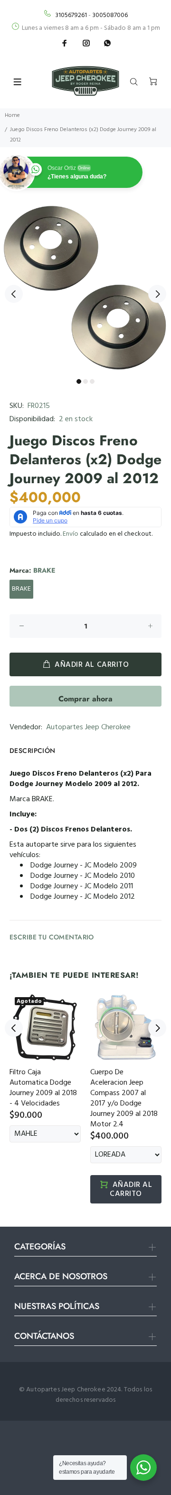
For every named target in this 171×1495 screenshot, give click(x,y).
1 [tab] (78, 381)
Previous (14, 294)
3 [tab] (92, 381)
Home (12, 115)
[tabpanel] (85, 288)
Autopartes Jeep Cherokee (88, 727)
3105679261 (71, 15)
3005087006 (110, 15)
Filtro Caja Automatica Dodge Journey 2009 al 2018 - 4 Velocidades (43, 1088)
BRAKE (21, 589)
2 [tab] (85, 381)
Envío (70, 534)
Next (157, 294)
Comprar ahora (85, 698)
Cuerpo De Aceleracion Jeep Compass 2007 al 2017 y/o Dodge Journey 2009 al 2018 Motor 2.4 (124, 1098)
